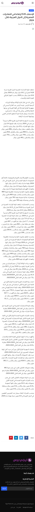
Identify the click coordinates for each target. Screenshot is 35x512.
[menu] (32, 3)
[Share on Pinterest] (11, 438)
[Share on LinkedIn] (16, 438)
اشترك (4, 488)
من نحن (13, 507)
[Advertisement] (17, 68)
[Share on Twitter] (21, 438)
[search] (2, 3)
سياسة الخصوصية (27, 507)
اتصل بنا (19, 507)
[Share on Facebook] (26, 438)
